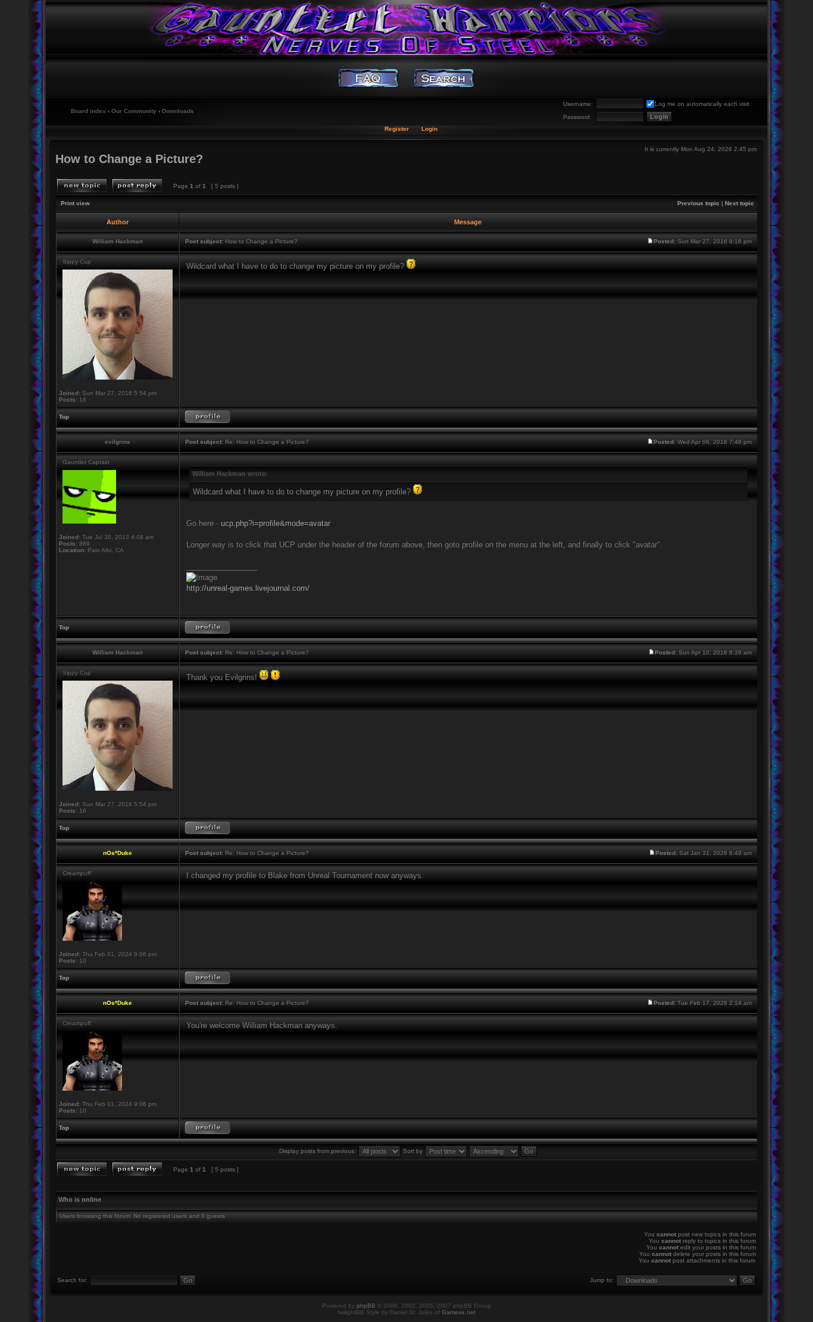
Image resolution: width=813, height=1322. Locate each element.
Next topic (739, 203)
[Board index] (406, 27)
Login (429, 129)
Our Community (134, 111)
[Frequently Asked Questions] (369, 78)
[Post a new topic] (82, 185)
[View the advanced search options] (444, 78)
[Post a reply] (137, 185)
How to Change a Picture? (129, 158)
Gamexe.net (459, 1312)
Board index (88, 111)
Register (396, 129)
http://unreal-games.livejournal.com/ (247, 588)
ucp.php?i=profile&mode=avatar (275, 523)
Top (64, 416)
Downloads (178, 111)
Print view (75, 203)
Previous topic (698, 203)
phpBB (366, 1305)
